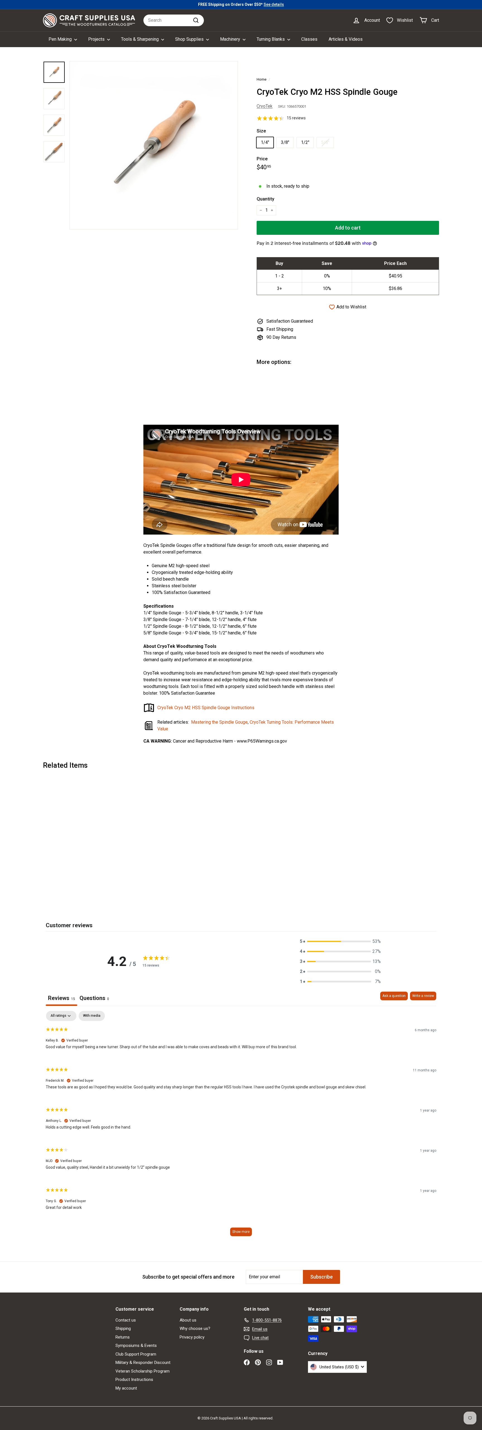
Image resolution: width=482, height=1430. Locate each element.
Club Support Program (135, 1354)
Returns (122, 1337)
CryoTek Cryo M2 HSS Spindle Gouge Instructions (205, 707)
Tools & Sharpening (140, 39)
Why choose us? (195, 1328)
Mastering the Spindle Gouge (219, 722)
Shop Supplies (190, 39)
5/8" (325, 142)
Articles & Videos (346, 39)
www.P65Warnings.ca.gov (262, 741)
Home (261, 79)
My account (126, 1388)
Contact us (125, 1320)
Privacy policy (192, 1337)
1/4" (265, 142)
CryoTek (265, 106)
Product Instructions (134, 1379)
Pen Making (61, 39)
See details (274, 4)
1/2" (305, 142)
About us (188, 1320)
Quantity (265, 199)
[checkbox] (92, 1016)
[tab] (94, 999)
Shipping (123, 1328)
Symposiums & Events (136, 1345)
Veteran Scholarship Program (142, 1371)
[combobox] (173, 20)
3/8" (285, 142)
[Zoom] (154, 145)
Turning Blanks (271, 39)
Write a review (423, 996)
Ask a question (394, 996)
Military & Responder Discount (142, 1362)
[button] (340, 941)
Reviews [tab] (61, 998)
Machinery (230, 39)
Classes (309, 39)
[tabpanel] (241, 1126)
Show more (241, 1232)
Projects (97, 39)
